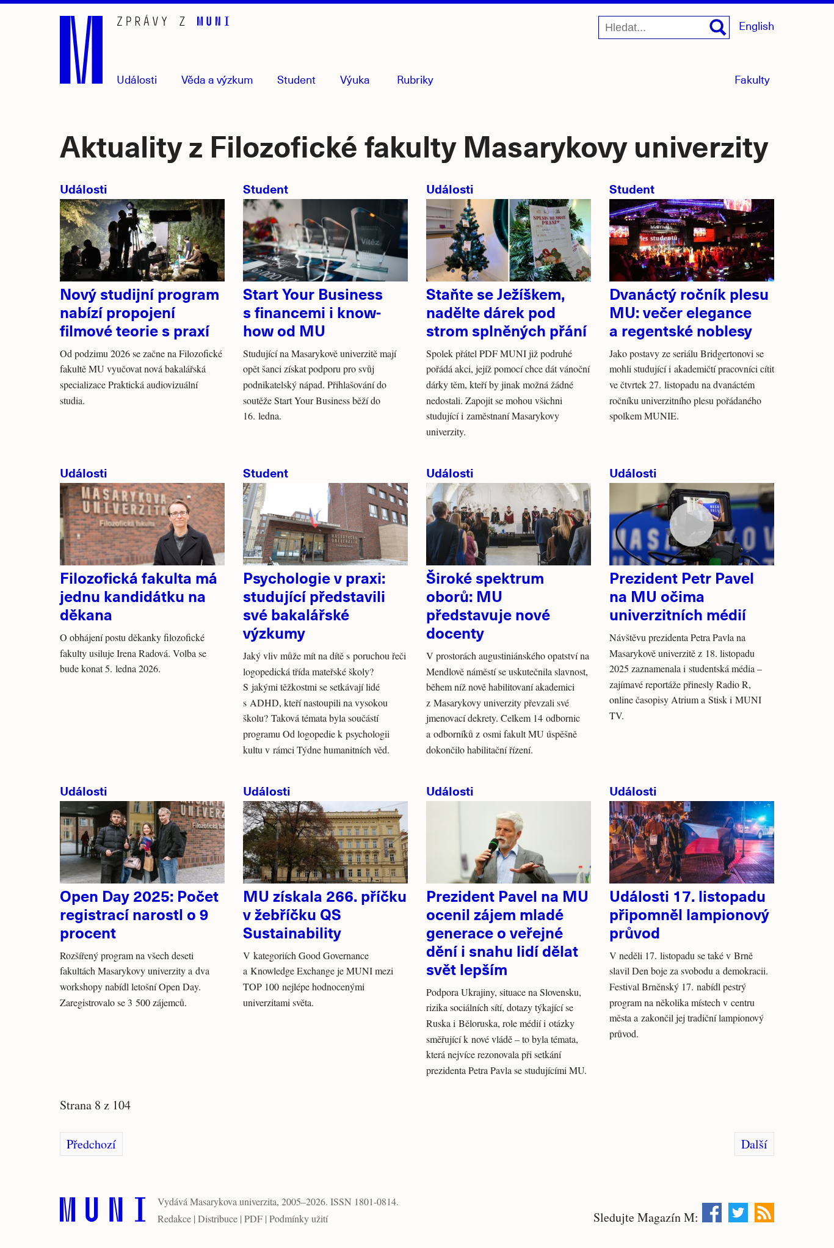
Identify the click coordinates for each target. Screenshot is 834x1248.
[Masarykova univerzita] (102, 1212)
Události (137, 79)
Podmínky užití (298, 1218)
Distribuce (218, 1218)
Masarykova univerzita (233, 1201)
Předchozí (91, 1144)
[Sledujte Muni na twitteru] (738, 1212)
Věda (217, 79)
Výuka (355, 79)
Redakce (174, 1218)
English (756, 25)
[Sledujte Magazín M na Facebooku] (712, 1212)
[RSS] (764, 1212)
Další (754, 1144)
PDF (253, 1218)
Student (296, 79)
